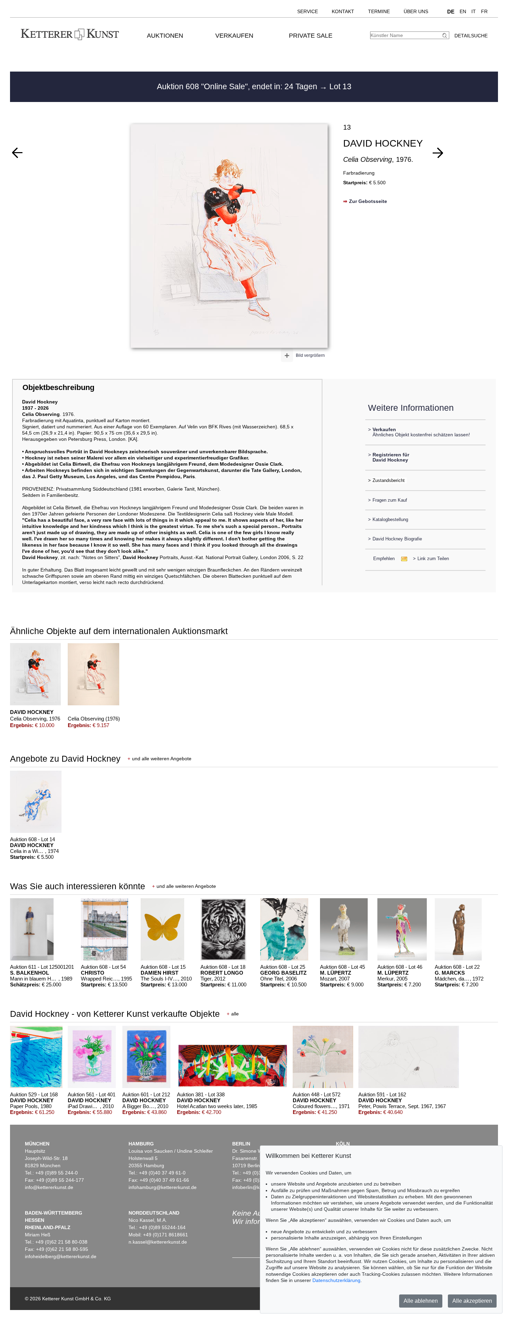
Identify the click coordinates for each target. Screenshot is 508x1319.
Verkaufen (234, 35)
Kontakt (343, 11)
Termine (379, 11)
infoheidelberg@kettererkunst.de (60, 1256)
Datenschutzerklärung (336, 1280)
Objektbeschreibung (58, 387)
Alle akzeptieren (472, 1301)
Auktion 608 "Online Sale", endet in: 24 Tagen (238, 86)
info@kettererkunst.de (49, 1187)
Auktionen (165, 35)
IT (473, 11)
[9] (438, 153)
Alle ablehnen (421, 1301)
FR (484, 11)
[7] (17, 153)
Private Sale (310, 35)
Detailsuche (471, 35)
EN (463, 11)
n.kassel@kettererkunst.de (158, 1242)
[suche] (445, 35)
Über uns (416, 11)
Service (307, 11)
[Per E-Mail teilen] (402, 558)
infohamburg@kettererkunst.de (163, 1187)
